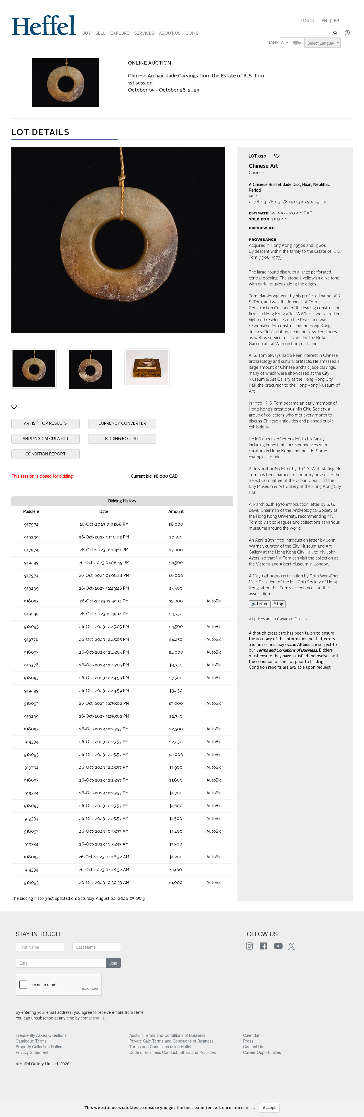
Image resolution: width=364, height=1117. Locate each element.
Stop (278, 604)
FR (336, 20)
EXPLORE (119, 34)
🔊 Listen (259, 604)
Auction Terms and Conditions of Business (167, 1035)
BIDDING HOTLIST (122, 439)
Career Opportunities (262, 1052)
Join (113, 963)
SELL (101, 34)
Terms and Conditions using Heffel (160, 1046)
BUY (86, 34)
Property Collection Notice (39, 1046)
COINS (191, 34)
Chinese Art (263, 166)
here (249, 1108)
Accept (269, 1108)
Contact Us (253, 1046)
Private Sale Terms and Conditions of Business (171, 1041)
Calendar (251, 1035)
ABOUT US (170, 34)
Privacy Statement (32, 1052)
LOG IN (308, 21)
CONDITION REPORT (45, 454)
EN (324, 20)
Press (248, 1041)
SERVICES (144, 34)
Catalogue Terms (31, 1041)
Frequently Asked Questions (41, 1035)
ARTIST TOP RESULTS (45, 424)
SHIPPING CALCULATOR (45, 439)
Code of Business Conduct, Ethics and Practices (172, 1052)
